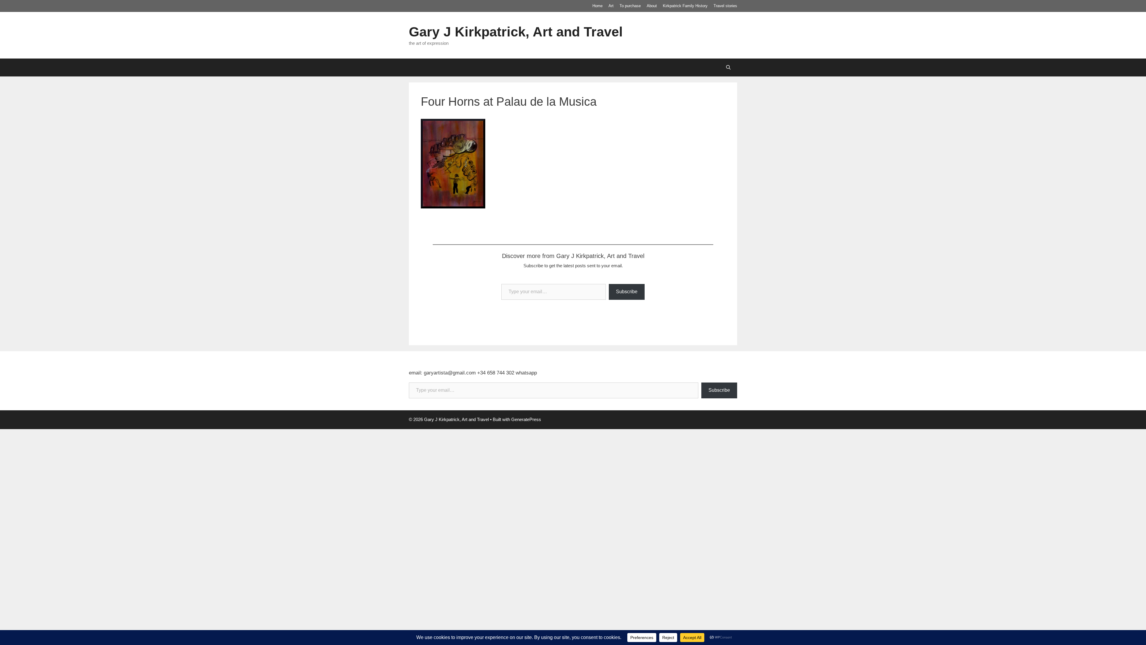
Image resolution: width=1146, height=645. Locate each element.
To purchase (630, 6)
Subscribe (626, 291)
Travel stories (725, 6)
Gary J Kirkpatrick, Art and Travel (516, 31)
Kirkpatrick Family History (685, 6)
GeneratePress (526, 419)
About (652, 6)
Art (611, 6)
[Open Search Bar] (728, 67)
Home (597, 6)
